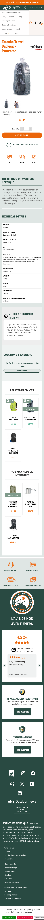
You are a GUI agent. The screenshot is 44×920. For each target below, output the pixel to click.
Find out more (22, 711)
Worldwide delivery (22, 161)
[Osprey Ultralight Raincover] (13, 446)
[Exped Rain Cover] (13, 413)
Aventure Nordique (15, 823)
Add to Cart (21, 135)
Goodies (7, 875)
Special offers (9, 871)
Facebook (33, 773)
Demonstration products (14, 882)
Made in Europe (10, 868)
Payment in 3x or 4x (9, 161)
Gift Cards (8, 879)
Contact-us (8, 859)
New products (10, 864)
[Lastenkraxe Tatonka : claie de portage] (13, 531)
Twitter (22, 784)
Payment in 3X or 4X (33, 571)
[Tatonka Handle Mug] (30, 499)
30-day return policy (34, 161)
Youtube (32, 784)
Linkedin (19, 793)
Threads (12, 784)
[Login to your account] (35, 23)
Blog (12, 773)
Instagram (23, 773)
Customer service (11, 571)
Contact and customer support (16, 887)
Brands (7, 851)
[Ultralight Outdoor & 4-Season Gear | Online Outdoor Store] (5, 8)
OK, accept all (10, 917)
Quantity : (16, 129)
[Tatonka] (36, 47)
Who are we (9, 848)
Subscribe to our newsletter (22, 809)
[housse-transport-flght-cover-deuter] (30, 413)
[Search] (30, 23)
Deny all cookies (26, 917)
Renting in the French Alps (15, 855)
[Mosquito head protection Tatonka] (13, 499)
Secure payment (10, 895)
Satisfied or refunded (12, 898)
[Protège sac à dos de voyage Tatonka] (6, 103)
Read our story (32, 841)
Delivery (7, 891)
